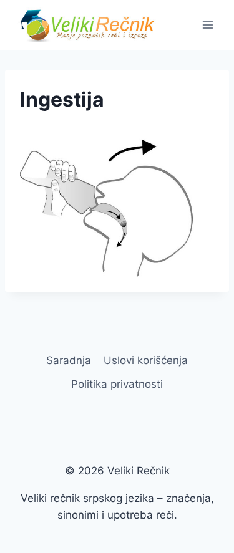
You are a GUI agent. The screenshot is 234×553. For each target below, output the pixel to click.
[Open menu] (207, 24)
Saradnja (68, 360)
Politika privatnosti (117, 384)
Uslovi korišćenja (146, 360)
